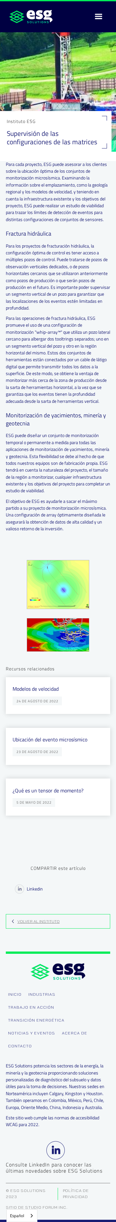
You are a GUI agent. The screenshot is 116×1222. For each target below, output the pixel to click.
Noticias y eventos (31, 1033)
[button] (98, 16)
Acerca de (74, 1033)
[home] (29, 16)
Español (17, 1215)
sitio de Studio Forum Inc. (37, 1207)
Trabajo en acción (31, 1007)
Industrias (41, 994)
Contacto (20, 1046)
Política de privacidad (76, 1193)
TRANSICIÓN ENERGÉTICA (36, 1020)
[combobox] (21, 1215)
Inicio (15, 994)
